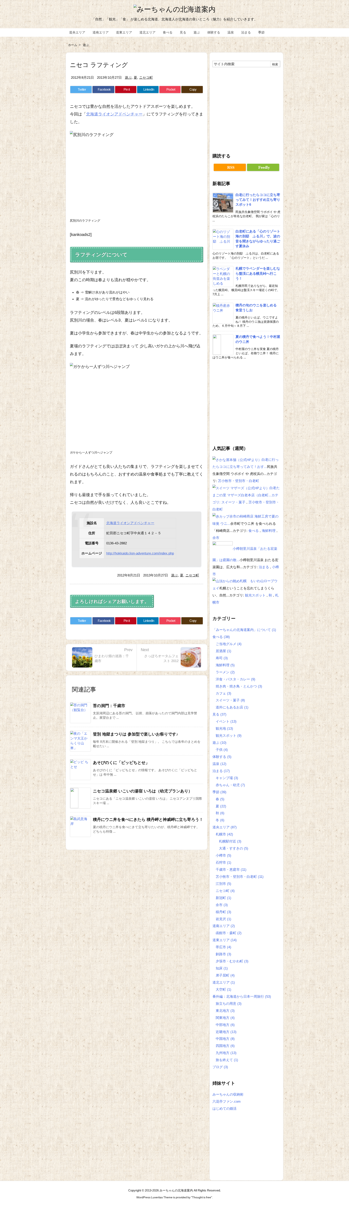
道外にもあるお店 (232, 707)
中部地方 (225, 1025)
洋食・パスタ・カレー (235, 679)
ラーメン (225, 672)
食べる (254, 531)
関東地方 (225, 1018)
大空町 (223, 989)
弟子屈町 (225, 975)
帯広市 (223, 947)
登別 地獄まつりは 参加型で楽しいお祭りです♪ (135, 734)
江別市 (223, 884)
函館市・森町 (229, 933)
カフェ (223, 693)
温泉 (219, 764)
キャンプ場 (227, 778)
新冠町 (223, 898)
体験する (221, 757)
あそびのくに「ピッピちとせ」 (121, 762)
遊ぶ (86, 45)
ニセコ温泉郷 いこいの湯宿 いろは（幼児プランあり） (142, 791)
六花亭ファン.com (226, 1101)
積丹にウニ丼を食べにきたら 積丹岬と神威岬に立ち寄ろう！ (148, 819)
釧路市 (223, 954)
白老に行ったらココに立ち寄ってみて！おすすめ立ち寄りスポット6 (257, 200)
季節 (219, 792)
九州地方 (226, 1053)
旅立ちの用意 (229, 1004)
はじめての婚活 (224, 1108)
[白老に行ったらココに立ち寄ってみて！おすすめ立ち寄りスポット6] (237, 460)
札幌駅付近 (230, 841)
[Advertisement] (246, 108)
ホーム (72, 45)
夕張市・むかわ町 (232, 961)
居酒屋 (223, 651)
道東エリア (224, 940)
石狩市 (223, 862)
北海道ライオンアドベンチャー (114, 114)
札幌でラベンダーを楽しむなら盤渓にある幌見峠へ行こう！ (257, 273)
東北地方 (225, 1011)
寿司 (222, 658)
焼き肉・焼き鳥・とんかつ (239, 686)
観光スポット (256, 595)
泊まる (264, 567)
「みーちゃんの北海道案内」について (244, 630)
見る (219, 714)
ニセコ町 (146, 77)
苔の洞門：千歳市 (109, 705)
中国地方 (225, 1039)
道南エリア (223, 926)
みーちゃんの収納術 (227, 1094)
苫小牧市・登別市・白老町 (238, 481)
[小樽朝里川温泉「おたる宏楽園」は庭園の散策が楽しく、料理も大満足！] (222, 549)
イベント (226, 721)
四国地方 (225, 1046)
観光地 (224, 728)
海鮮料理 (269, 531)
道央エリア (224, 827)
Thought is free (201, 1197)
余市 (215, 538)
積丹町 (223, 912)
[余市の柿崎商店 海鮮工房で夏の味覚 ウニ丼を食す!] (220, 516)
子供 (222, 750)
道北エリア (223, 982)
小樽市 (223, 855)
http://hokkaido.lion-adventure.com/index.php (140, 553)
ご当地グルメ (229, 644)
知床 (222, 968)
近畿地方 (226, 1032)
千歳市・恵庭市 (231, 870)
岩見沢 (223, 919)
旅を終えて (227, 1060)
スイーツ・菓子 (233, 502)
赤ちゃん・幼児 (230, 785)
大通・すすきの (233, 848)
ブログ (220, 1067)
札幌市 (224, 834)
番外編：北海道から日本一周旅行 (241, 996)
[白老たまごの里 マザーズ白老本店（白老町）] (240, 488)
